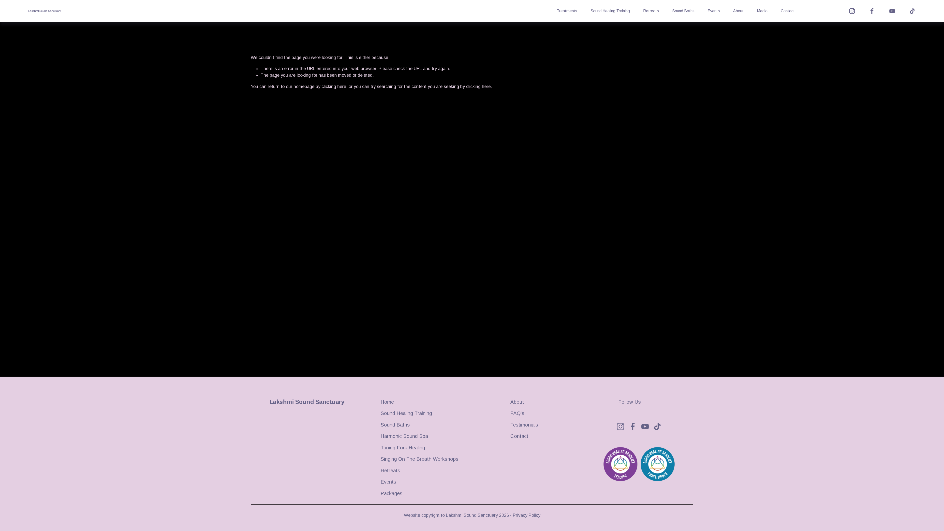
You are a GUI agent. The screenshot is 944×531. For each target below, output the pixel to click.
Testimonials (524, 425)
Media (762, 11)
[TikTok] (912, 11)
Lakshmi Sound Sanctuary (44, 10)
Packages (391, 493)
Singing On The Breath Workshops (419, 459)
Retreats (651, 11)
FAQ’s (517, 413)
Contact (788, 11)
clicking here (334, 86)
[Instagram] (852, 11)
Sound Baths (683, 11)
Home (387, 402)
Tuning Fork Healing (403, 447)
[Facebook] (872, 11)
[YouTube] (892, 11)
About (738, 11)
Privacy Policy (526, 515)
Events (714, 11)
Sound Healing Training (610, 11)
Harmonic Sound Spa (404, 436)
